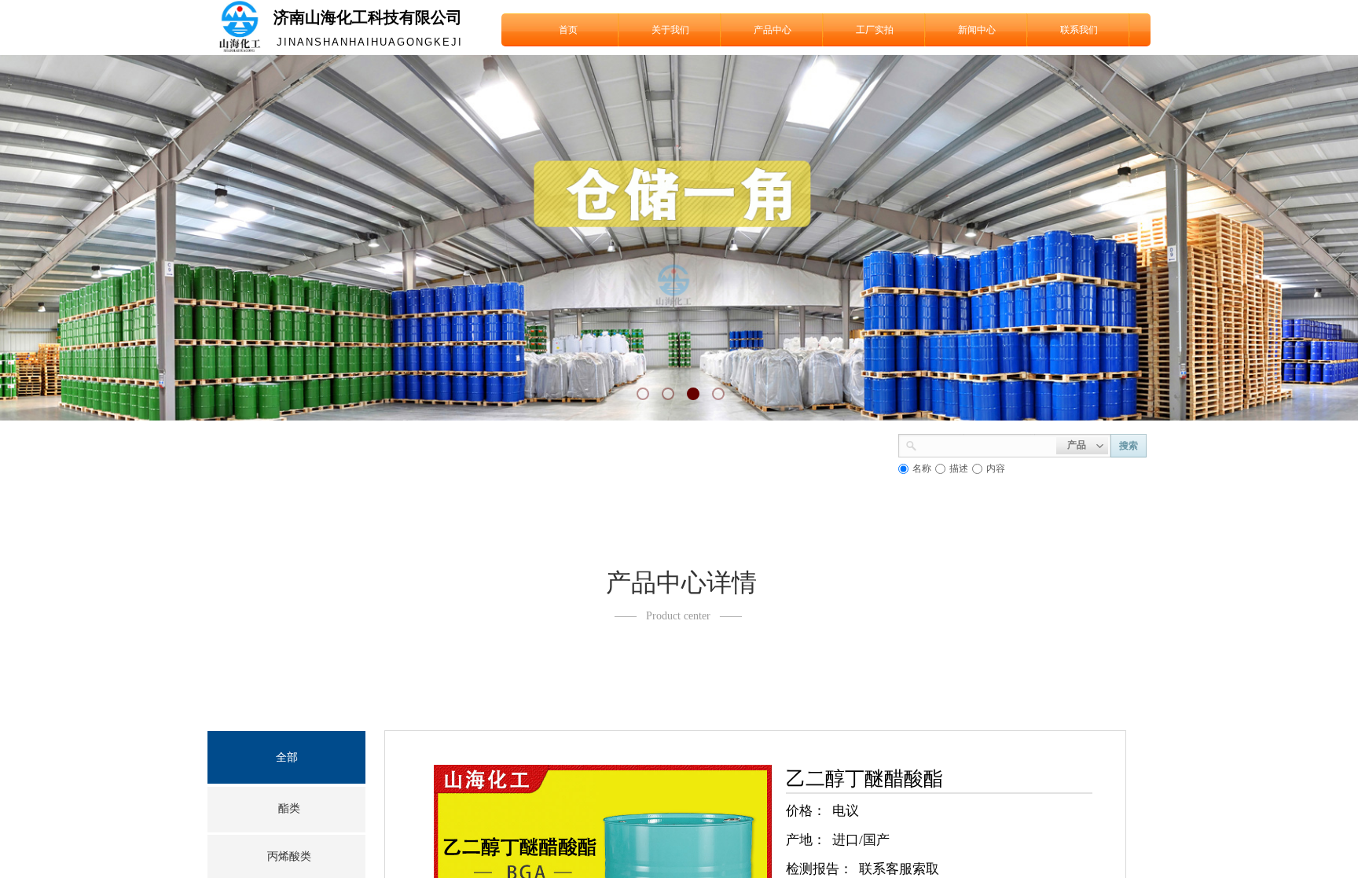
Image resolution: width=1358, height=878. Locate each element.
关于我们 (670, 29)
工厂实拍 (875, 29)
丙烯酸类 (289, 856)
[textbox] (986, 444)
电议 (845, 810)
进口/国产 (861, 839)
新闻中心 (977, 29)
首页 (568, 29)
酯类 (289, 808)
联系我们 (1079, 29)
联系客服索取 (899, 868)
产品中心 (772, 29)
